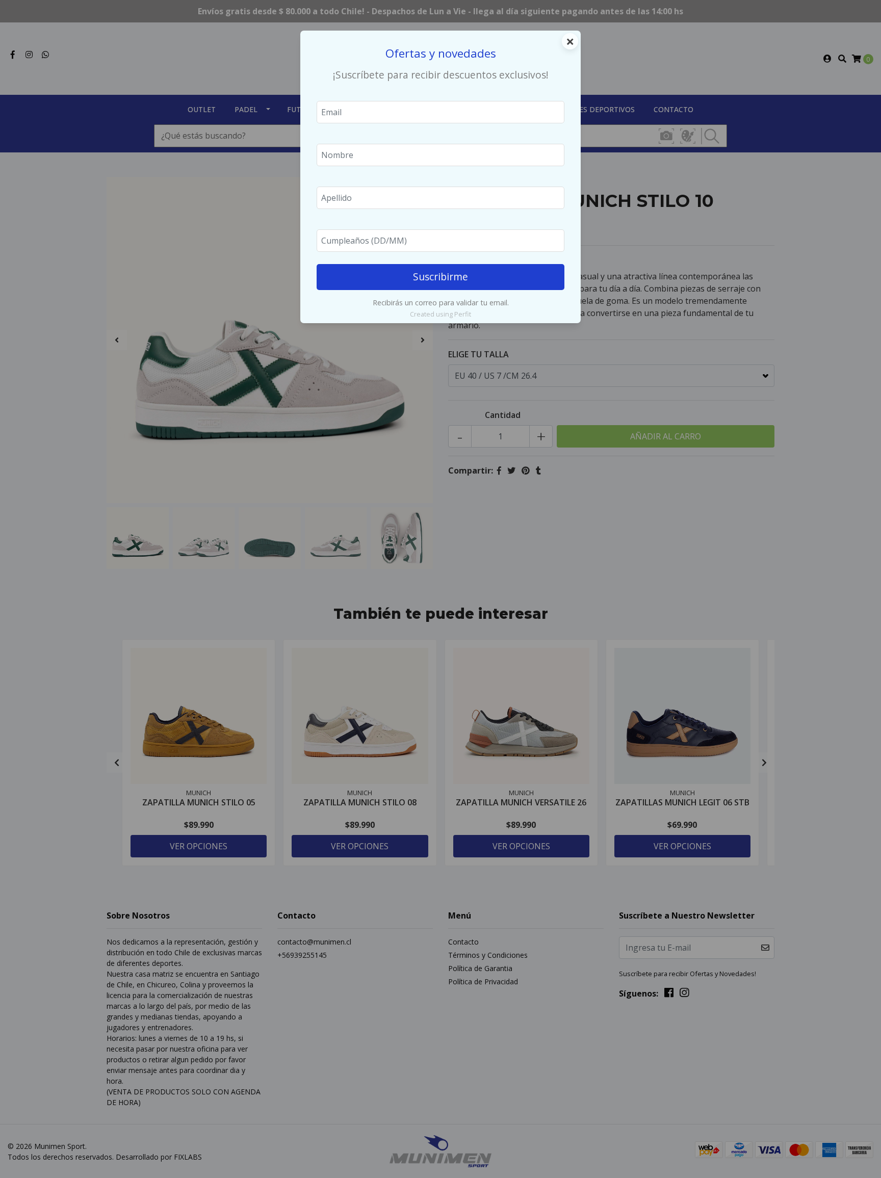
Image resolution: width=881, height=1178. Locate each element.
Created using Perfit (440, 314)
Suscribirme (440, 276)
